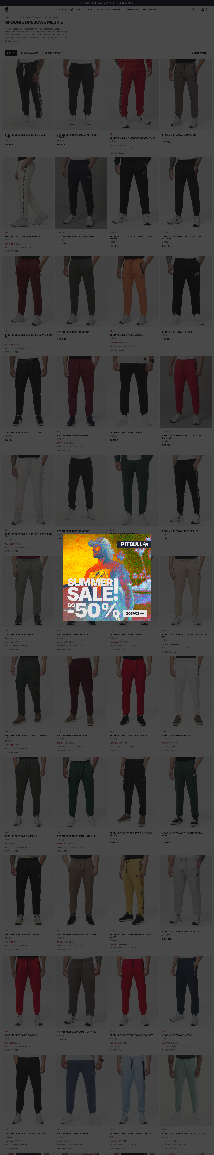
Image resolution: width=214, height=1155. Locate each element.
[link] (107, 577)
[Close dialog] (147, 537)
